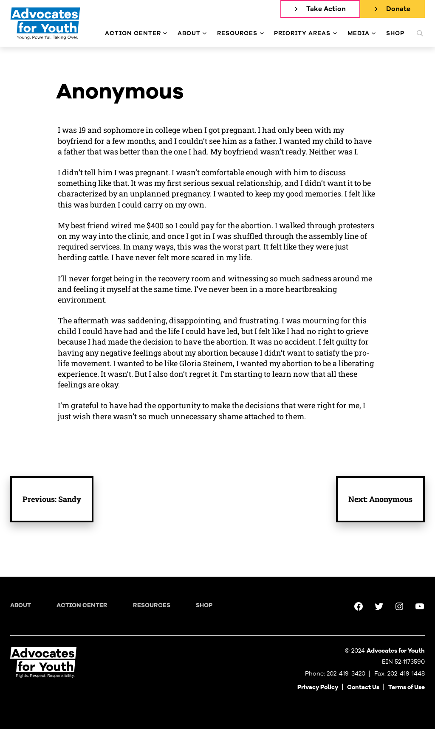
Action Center (81, 605)
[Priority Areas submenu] (335, 33)
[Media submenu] (373, 33)
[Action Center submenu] (165, 33)
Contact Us (363, 687)
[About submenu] (204, 33)
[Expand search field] (420, 33)
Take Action (326, 9)
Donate (398, 9)
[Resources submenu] (262, 33)
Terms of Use (406, 687)
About (20, 605)
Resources (151, 605)
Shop (204, 605)
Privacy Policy (317, 687)
